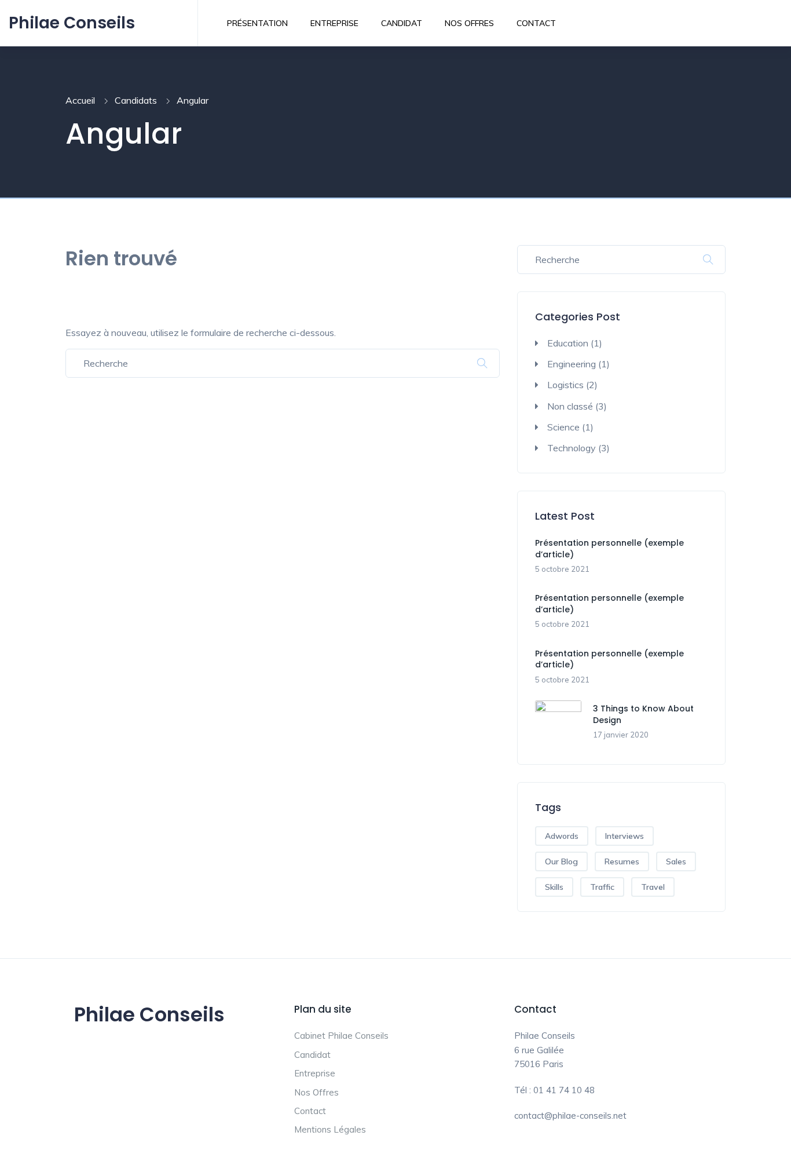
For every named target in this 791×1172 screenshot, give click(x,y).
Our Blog (561, 861)
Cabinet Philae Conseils (341, 1035)
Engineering (571, 364)
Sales (676, 861)
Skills (554, 887)
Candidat (401, 23)
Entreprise (334, 23)
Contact (536, 23)
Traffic (602, 887)
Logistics (565, 384)
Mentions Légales (330, 1129)
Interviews (624, 836)
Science (563, 427)
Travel (653, 887)
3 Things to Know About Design (643, 714)
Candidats (136, 100)
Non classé (570, 406)
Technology (571, 448)
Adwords (561, 836)
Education (567, 343)
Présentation (257, 23)
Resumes (622, 861)
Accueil (80, 100)
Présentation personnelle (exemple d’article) (609, 548)
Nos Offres (469, 23)
